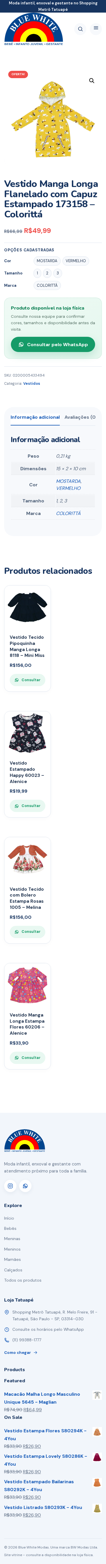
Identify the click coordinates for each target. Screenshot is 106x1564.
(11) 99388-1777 (26, 1339)
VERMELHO (68, 488)
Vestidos (31, 383)
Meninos (12, 1249)
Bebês (10, 1228)
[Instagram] (10, 1186)
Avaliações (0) (80, 417)
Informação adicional (35, 417)
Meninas (12, 1238)
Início (9, 1218)
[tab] (35, 419)
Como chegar (17, 1352)
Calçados (13, 1270)
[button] (92, 80)
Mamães (12, 1259)
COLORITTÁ (68, 513)
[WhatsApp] (25, 1186)
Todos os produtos (23, 1280)
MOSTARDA (68, 481)
